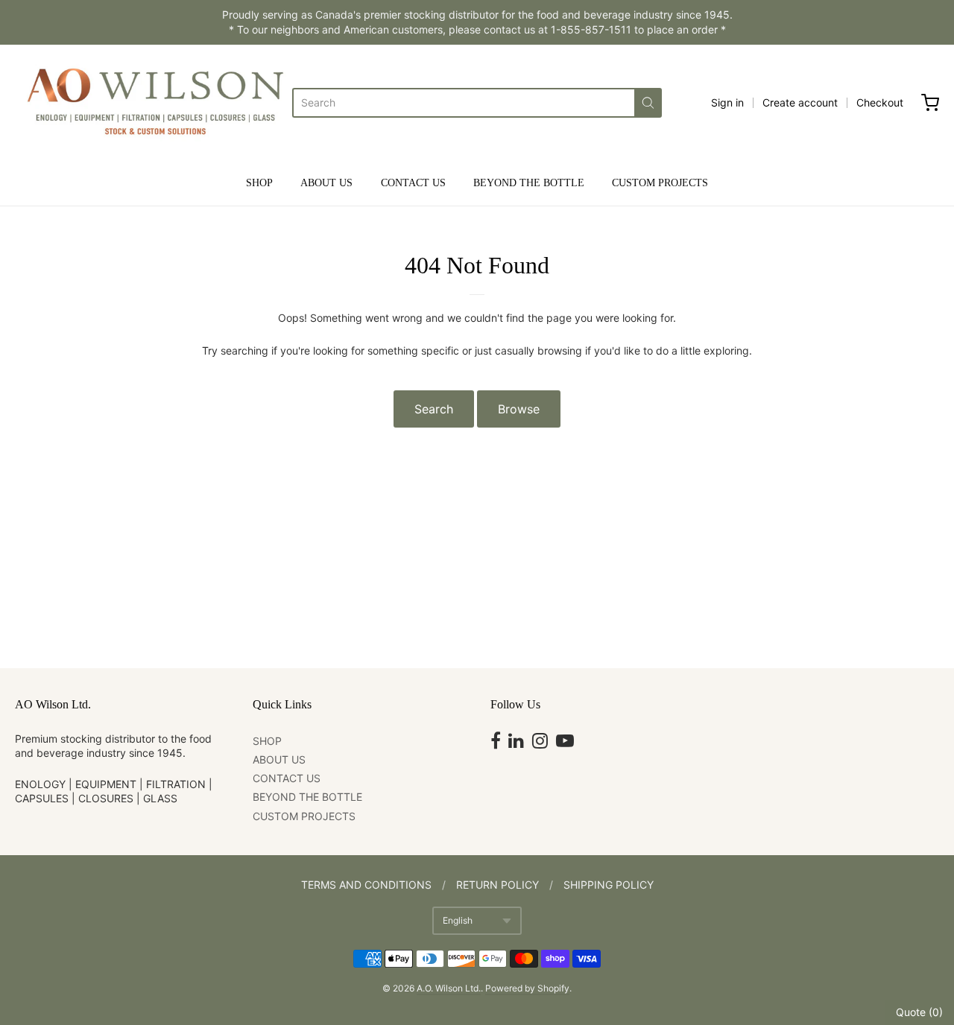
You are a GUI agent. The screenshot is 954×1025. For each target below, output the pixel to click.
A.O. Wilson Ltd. (449, 988)
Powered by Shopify (527, 988)
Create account (800, 102)
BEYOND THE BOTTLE (528, 182)
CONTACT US (413, 182)
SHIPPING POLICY (608, 884)
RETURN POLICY (497, 884)
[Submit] (648, 103)
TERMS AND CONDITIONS (366, 884)
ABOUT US (326, 182)
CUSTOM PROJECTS (660, 182)
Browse (519, 409)
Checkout (879, 102)
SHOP (259, 182)
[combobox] (463, 103)
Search (433, 409)
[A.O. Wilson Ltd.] (153, 102)
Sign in (727, 102)
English (458, 920)
